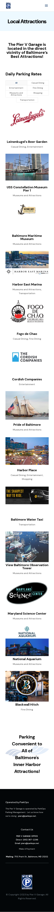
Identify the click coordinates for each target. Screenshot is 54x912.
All (16, 83)
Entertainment (16, 88)
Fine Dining (38, 88)
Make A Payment (27, 849)
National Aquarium (27, 659)
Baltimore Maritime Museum (27, 237)
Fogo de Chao (27, 334)
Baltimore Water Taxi (27, 519)
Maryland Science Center (27, 613)
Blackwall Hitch (27, 704)
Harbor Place (27, 470)
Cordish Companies (27, 379)
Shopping (37, 93)
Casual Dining (38, 83)
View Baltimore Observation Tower (27, 566)
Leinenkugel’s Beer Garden (27, 142)
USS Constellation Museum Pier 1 (27, 188)
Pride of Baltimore (27, 425)
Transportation (27, 100)
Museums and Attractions (16, 94)
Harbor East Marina (27, 284)
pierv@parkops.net (27, 816)
